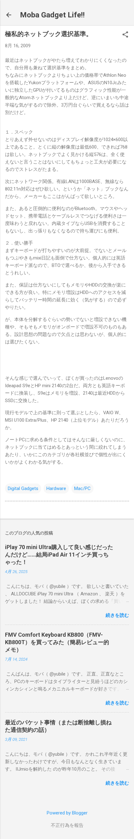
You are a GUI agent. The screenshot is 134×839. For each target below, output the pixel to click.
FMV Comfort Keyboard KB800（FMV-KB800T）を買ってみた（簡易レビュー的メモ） (57, 642)
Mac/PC (82, 488)
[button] (125, 35)
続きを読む (117, 615)
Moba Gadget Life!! (52, 15)
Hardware (56, 488)
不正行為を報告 (67, 825)
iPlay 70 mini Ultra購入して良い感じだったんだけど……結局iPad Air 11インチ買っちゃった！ (59, 554)
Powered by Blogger (67, 813)
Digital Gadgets (23, 488)
